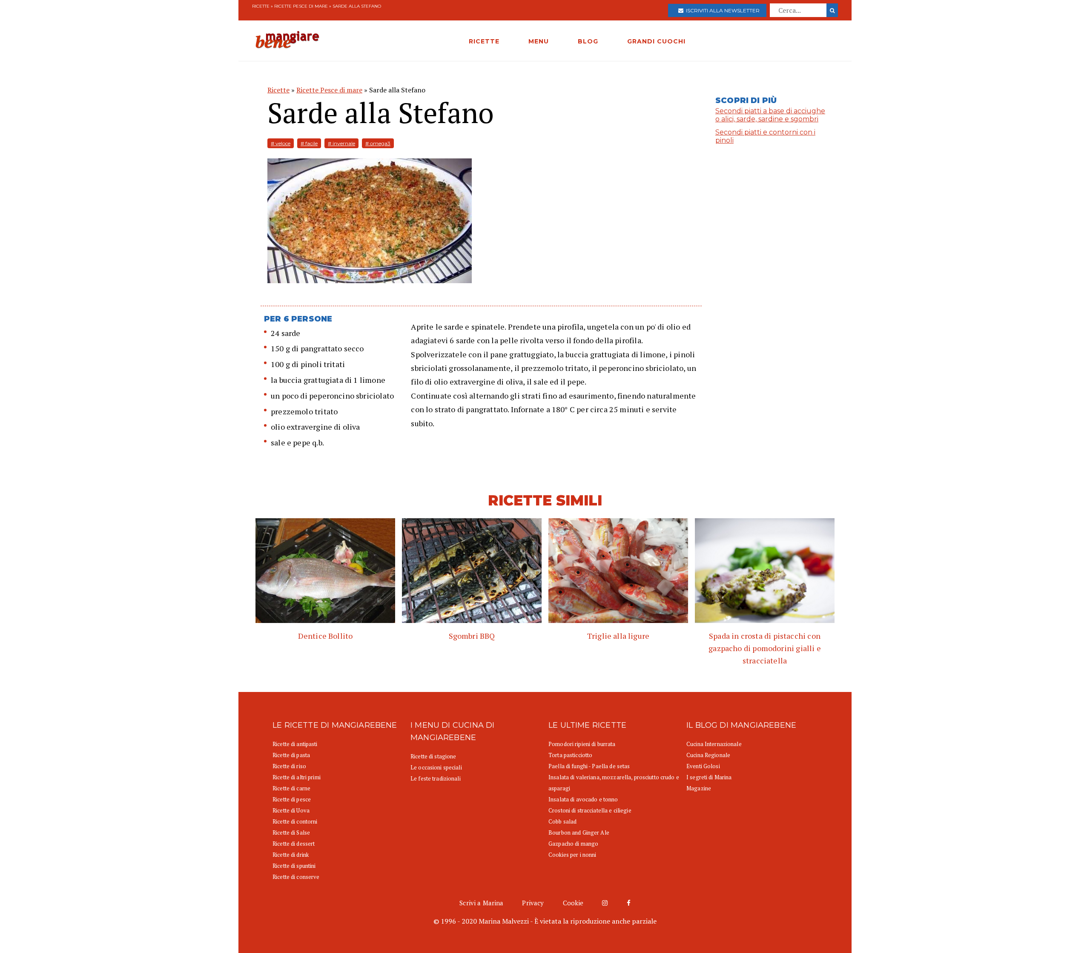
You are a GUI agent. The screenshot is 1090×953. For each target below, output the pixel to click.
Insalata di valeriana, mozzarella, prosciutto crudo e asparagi (613, 782)
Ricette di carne (291, 788)
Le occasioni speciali (436, 767)
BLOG (588, 41)
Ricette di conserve (295, 877)
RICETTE (484, 41)
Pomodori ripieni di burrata (582, 744)
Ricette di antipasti (295, 744)
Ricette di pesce (291, 799)
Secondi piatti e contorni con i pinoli (765, 136)
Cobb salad (562, 821)
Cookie (573, 902)
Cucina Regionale (708, 755)
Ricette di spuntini (294, 866)
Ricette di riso (289, 766)
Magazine (698, 788)
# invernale (341, 143)
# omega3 (377, 143)
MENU (538, 41)
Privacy (533, 902)
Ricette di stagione (433, 756)
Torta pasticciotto (570, 755)
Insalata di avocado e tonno (583, 799)
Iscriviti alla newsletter (721, 10)
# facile (309, 143)
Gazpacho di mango (573, 843)
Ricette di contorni (294, 821)
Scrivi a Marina (481, 902)
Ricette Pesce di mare (301, 6)
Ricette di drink (290, 854)
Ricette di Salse (291, 832)
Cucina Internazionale (714, 744)
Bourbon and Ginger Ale (578, 832)
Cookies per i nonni (572, 854)
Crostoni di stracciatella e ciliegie (589, 810)
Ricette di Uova (291, 810)
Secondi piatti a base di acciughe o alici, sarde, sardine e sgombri (770, 115)
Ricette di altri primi (296, 777)
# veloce (280, 143)
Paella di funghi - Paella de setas (589, 766)
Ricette (261, 6)
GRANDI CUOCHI (656, 41)
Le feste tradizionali (435, 778)
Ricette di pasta (291, 755)
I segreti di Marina (708, 777)
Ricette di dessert (293, 843)
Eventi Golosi (703, 766)
